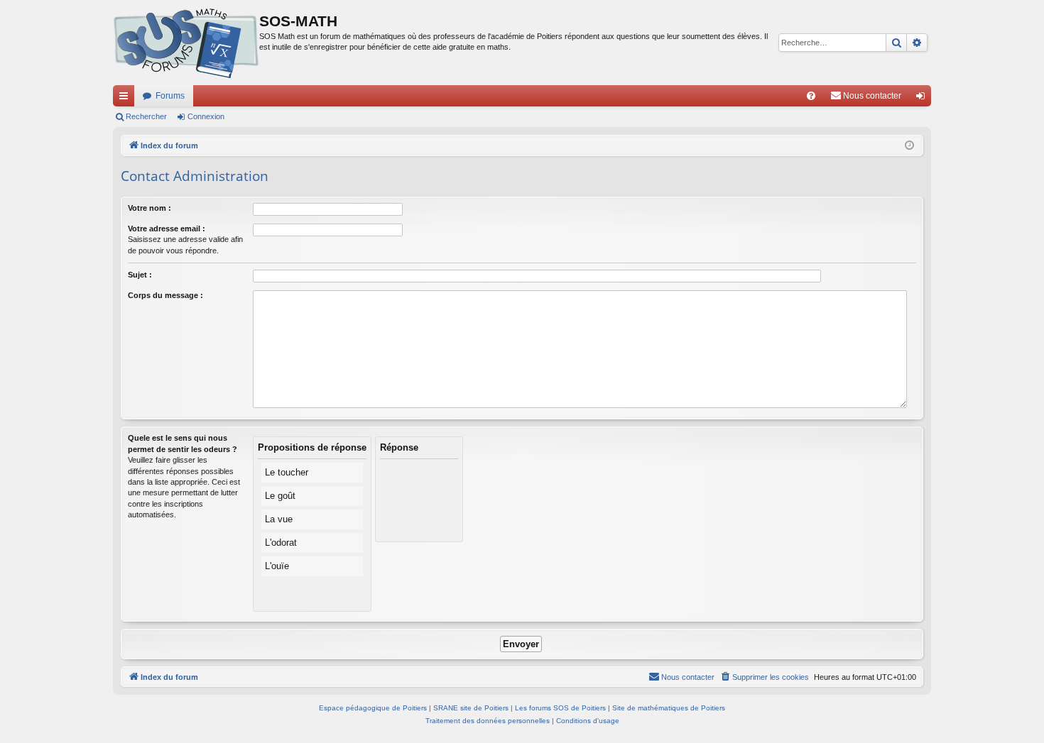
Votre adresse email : (166, 228)
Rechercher (146, 116)
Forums (170, 96)
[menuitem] (811, 95)
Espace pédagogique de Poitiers (373, 708)
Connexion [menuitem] (923, 98)
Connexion (205, 116)
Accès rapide (126, 98)
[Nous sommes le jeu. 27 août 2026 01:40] (909, 146)
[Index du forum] (186, 42)
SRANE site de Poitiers (471, 708)
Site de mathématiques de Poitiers (668, 708)
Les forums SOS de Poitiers (560, 708)
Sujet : (140, 274)
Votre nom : (149, 208)
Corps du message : (165, 295)
